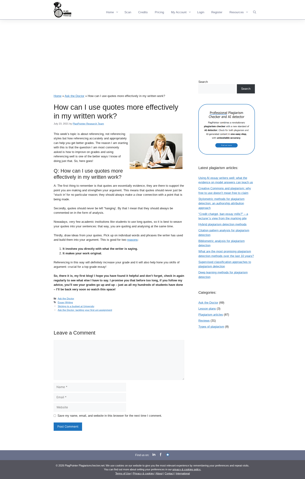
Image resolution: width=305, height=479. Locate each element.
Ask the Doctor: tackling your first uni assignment (85, 310)
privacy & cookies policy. (186, 469)
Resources (236, 12)
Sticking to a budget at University (76, 306)
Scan (127, 12)
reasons (132, 239)
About (159, 473)
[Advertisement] (152, 46)
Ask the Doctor (74, 96)
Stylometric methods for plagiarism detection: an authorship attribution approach (221, 203)
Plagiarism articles (210, 314)
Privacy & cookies (143, 473)
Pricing (159, 12)
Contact (169, 473)
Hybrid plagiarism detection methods (222, 224)
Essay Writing (65, 302)
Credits (143, 12)
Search (203, 82)
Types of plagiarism (211, 326)
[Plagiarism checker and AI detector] (226, 147)
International (183, 473)
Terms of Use (123, 473)
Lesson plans (207, 308)
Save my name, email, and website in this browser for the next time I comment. (110, 415)
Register (216, 12)
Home (110, 12)
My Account (179, 12)
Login (200, 12)
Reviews (204, 320)
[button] (254, 9)
